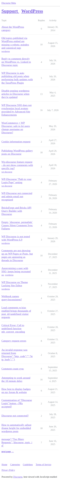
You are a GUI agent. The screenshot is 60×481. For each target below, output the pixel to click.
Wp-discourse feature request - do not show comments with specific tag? (17, 165)
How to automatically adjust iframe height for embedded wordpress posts (16, 428)
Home (4, 464)
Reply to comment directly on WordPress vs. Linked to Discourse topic (16, 62)
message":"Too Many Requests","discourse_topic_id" (16, 442)
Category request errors (13, 340)
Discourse (17, 477)
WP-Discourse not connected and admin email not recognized (16, 196)
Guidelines (28, 464)
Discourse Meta (8, 3)
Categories (15, 464)
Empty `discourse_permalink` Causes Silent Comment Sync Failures (17, 225)
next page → (7, 451)
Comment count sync (12, 368)
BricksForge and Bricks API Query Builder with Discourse (16, 211)
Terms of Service (43, 464)
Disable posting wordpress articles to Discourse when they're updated (15, 94)
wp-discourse (6, 172)
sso (2, 275)
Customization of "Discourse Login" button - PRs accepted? (16, 403)
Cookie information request (15, 141)
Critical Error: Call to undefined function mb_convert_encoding (13, 328)
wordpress (5, 51)
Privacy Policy (8, 470)
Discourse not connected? (15, 415)
